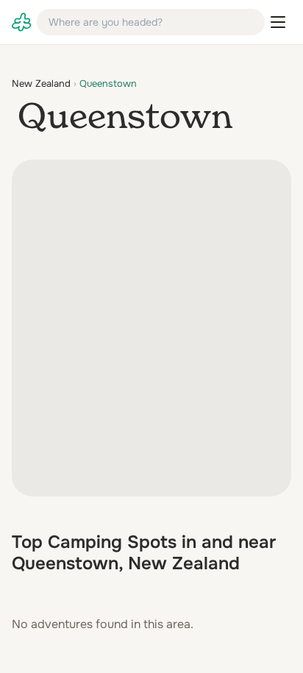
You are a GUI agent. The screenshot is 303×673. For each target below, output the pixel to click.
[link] (21, 22)
